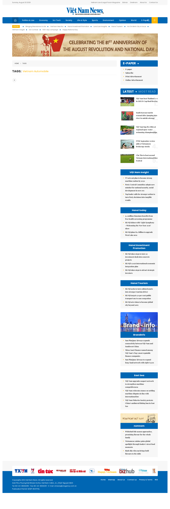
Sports (95, 20)
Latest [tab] (128, 91)
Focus (16, 26)
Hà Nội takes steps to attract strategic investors (139, 271)
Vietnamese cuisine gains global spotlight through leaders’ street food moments (140, 444)
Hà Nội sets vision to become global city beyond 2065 (139, 303)
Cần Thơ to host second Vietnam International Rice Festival (147, 158)
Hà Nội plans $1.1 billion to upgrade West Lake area (139, 233)
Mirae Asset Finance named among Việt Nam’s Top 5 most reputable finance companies (139, 353)
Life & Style (82, 20)
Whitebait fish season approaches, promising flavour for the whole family (138, 434)
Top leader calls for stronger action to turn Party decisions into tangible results (140, 197)
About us (121, 480)
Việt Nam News (85, 11)
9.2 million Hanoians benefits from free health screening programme (139, 217)
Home (17, 63)
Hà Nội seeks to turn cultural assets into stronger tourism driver (139, 290)
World (133, 20)
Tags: (16, 71)
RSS (156, 480)
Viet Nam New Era (56, 26)
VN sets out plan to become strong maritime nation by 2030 (138, 179)
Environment (108, 20)
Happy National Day (70, 30)
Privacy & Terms (145, 480)
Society (69, 20)
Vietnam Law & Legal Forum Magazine (105, 2)
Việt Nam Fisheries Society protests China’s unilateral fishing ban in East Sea (139, 403)
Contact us (132, 480)
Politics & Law (28, 20)
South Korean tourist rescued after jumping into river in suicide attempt (146, 115)
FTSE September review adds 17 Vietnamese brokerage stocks (145, 144)
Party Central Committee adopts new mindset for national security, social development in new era (140, 187)
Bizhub (125, 2)
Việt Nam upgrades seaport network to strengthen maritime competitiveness (139, 384)
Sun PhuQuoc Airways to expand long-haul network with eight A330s (139, 361)
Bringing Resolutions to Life (36, 26)
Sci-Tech (57, 20)
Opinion (122, 20)
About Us (143, 2)
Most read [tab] (147, 91)
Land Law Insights (100, 26)
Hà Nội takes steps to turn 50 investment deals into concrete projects (137, 257)
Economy (43, 20)
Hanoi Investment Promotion (78, 26)
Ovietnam (134, 2)
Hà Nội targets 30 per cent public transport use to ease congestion (138, 297)
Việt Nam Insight (18, 30)
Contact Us (153, 2)
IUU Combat (33, 30)
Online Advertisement (134, 80)
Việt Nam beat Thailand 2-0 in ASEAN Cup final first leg (147, 99)
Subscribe (129, 73)
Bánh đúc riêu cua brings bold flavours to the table (137, 452)
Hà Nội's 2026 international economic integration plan (140, 265)
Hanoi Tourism (117, 26)
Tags (24, 63)
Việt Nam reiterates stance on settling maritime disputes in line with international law (140, 393)
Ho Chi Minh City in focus (136, 26)
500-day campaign (50, 30)
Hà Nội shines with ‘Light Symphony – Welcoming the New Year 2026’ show (139, 225)
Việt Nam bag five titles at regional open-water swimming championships (146, 130)
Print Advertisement (133, 76)
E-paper (129, 63)
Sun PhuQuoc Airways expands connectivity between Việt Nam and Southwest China (139, 343)
